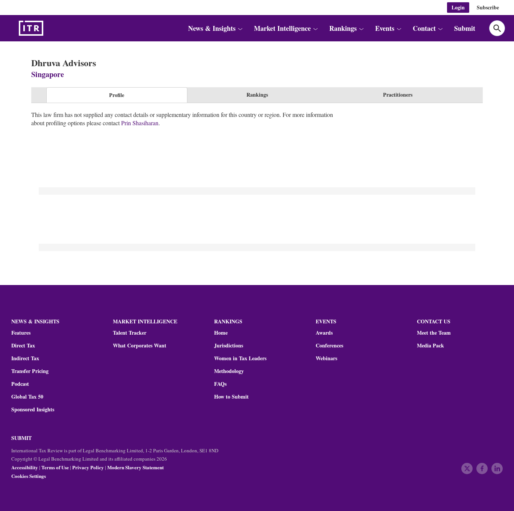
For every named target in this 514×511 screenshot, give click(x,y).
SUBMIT (21, 438)
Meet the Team (434, 332)
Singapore (47, 74)
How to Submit (231, 396)
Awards (324, 332)
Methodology (229, 371)
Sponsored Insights (32, 409)
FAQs (220, 384)
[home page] (49, 28)
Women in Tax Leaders (240, 358)
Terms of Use (55, 467)
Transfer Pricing (30, 371)
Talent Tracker (129, 332)
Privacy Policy (88, 467)
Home (221, 332)
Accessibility (24, 467)
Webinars (326, 358)
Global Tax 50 (27, 396)
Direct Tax (23, 345)
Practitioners (397, 95)
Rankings (257, 95)
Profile (116, 95)
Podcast (20, 384)
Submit (464, 28)
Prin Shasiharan (139, 123)
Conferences (329, 345)
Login (458, 7)
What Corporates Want (139, 345)
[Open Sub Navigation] (239, 28)
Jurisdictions (228, 345)
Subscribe (488, 7)
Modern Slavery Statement (135, 467)
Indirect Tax (25, 358)
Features (20, 332)
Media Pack (430, 345)
